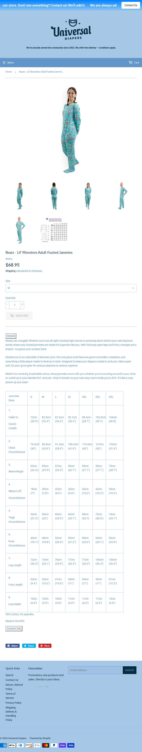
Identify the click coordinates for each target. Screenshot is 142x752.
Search (9, 675)
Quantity (11, 297)
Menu (10, 62)
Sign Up (129, 670)
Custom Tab (14, 628)
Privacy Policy (13, 702)
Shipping (11, 270)
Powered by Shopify (40, 738)
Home (9, 71)
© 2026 (4, 738)
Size (8, 280)
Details (11, 335)
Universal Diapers (17, 738)
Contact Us (130, 5)
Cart (136, 62)
